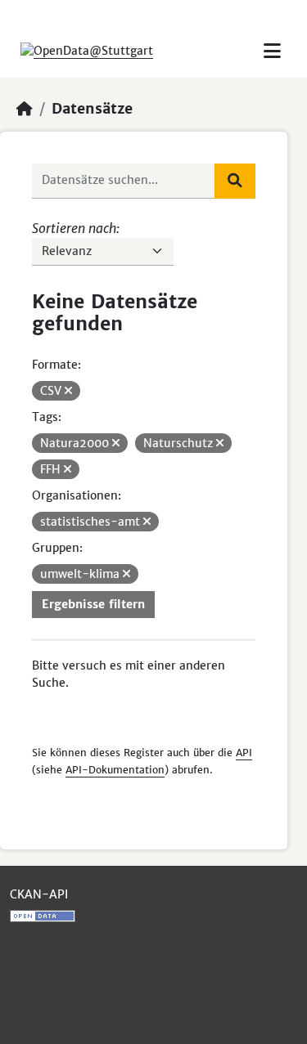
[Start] (24, 109)
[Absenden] (234, 181)
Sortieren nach (74, 228)
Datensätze (92, 109)
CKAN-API (39, 894)
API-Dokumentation (115, 770)
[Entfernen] (68, 390)
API (244, 752)
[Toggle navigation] (272, 51)
